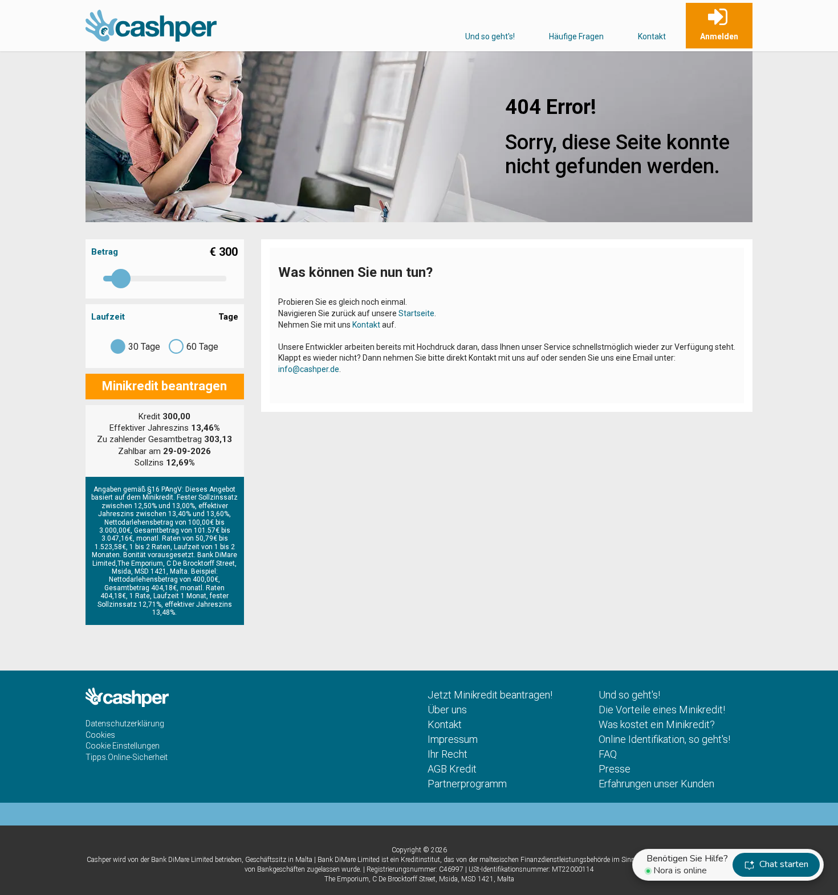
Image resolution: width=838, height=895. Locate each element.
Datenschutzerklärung (125, 723)
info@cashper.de (308, 369)
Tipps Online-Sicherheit (127, 757)
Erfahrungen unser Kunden (656, 784)
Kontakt (652, 36)
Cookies (100, 734)
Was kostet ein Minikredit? (657, 724)
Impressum (453, 739)
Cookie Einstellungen (123, 745)
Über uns (447, 710)
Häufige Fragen (576, 36)
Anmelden (719, 36)
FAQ (608, 754)
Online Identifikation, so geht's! (664, 739)
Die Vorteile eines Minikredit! (662, 710)
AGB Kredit (452, 769)
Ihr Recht (447, 754)
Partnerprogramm (467, 784)
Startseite (416, 313)
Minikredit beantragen (164, 386)
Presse (614, 769)
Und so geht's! (490, 36)
